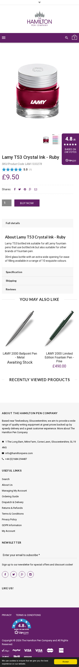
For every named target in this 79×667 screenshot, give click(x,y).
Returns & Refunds (12, 507)
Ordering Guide (10, 496)
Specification (14, 272)
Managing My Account (14, 490)
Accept (66, 661)
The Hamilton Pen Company (37, 640)
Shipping (11, 280)
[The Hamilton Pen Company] (39, 19)
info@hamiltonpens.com (19, 453)
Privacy (7, 615)
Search (6, 479)
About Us (7, 484)
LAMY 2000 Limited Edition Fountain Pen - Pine (59, 357)
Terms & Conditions (13, 513)
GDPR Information (12, 525)
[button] (21, 626)
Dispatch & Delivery (12, 502)
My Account (8, 531)
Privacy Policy (9, 519)
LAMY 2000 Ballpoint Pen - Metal (20, 355)
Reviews (11, 289)
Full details (13, 223)
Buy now (27, 203)
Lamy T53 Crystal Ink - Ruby (30, 157)
